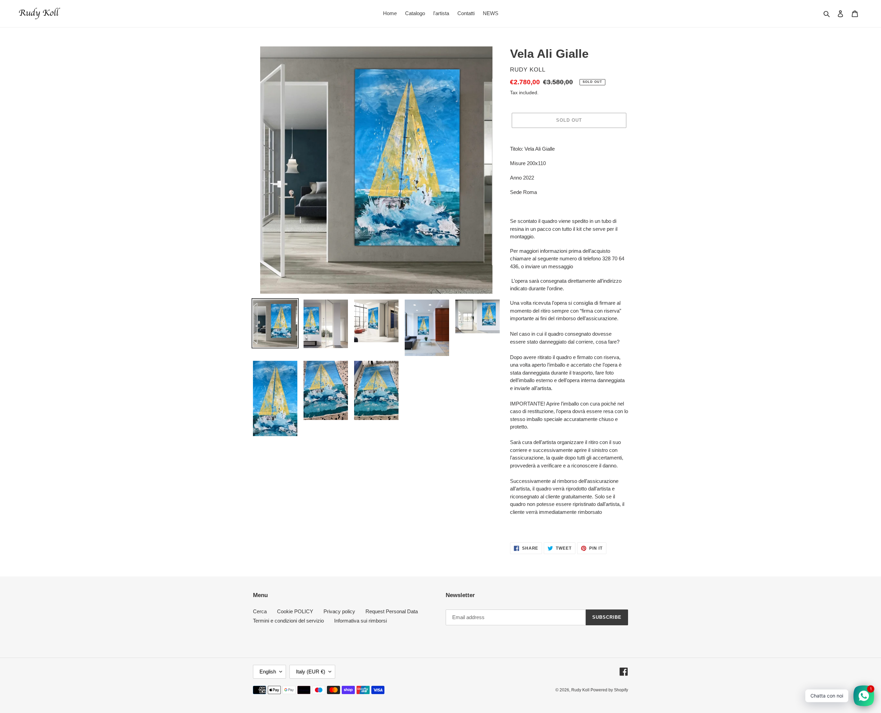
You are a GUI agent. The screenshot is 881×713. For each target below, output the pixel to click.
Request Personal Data (391, 611)
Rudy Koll (581, 690)
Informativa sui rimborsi (360, 621)
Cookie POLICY (295, 611)
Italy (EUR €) (310, 671)
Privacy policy (339, 611)
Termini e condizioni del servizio (288, 621)
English (267, 671)
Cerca (260, 611)
